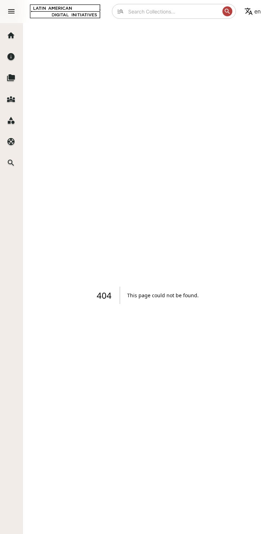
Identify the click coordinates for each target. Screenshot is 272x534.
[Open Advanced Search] (120, 11)
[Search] (227, 11)
